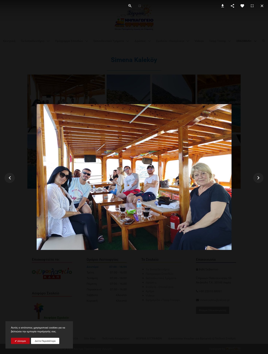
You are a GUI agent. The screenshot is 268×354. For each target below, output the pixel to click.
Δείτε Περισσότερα (45, 341)
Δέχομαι (21, 341)
